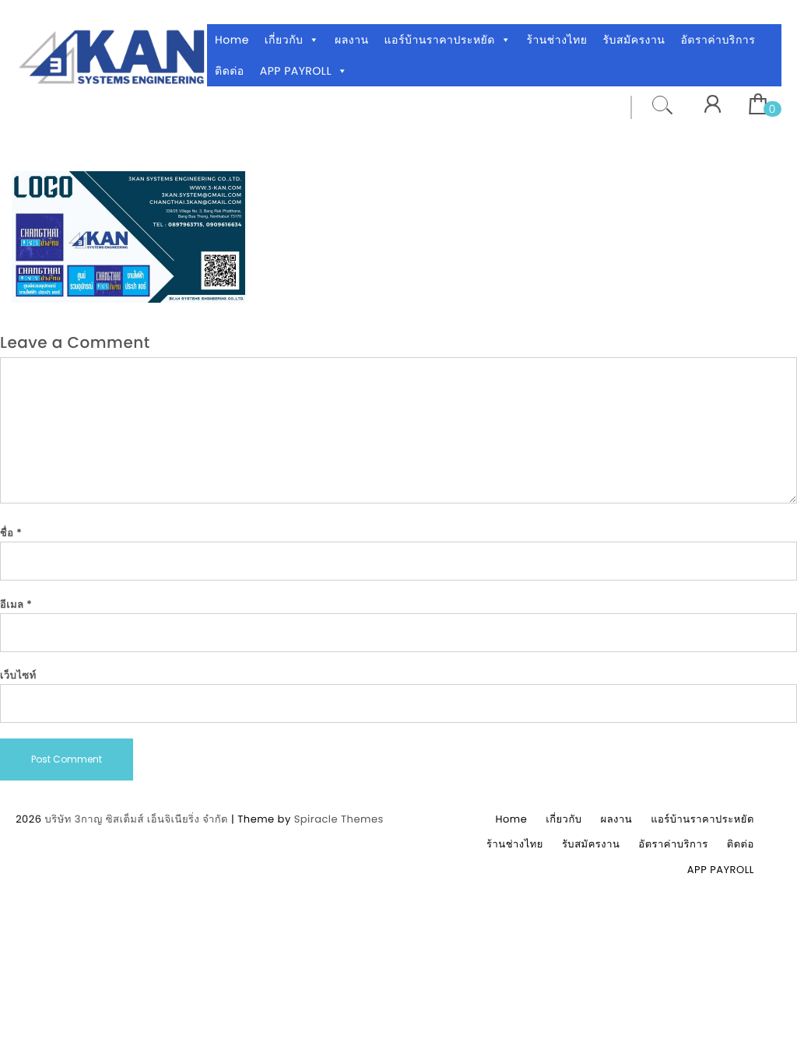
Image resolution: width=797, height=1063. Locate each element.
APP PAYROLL (296, 71)
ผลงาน (352, 39)
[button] (314, 39)
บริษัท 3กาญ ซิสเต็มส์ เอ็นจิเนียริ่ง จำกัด (136, 819)
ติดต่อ (229, 71)
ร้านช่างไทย (556, 39)
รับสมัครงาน (634, 39)
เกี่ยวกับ (284, 39)
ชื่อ (11, 532)
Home (232, 39)
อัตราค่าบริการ (717, 39)
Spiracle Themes (339, 819)
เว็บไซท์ (18, 675)
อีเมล (16, 604)
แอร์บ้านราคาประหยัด (439, 39)
